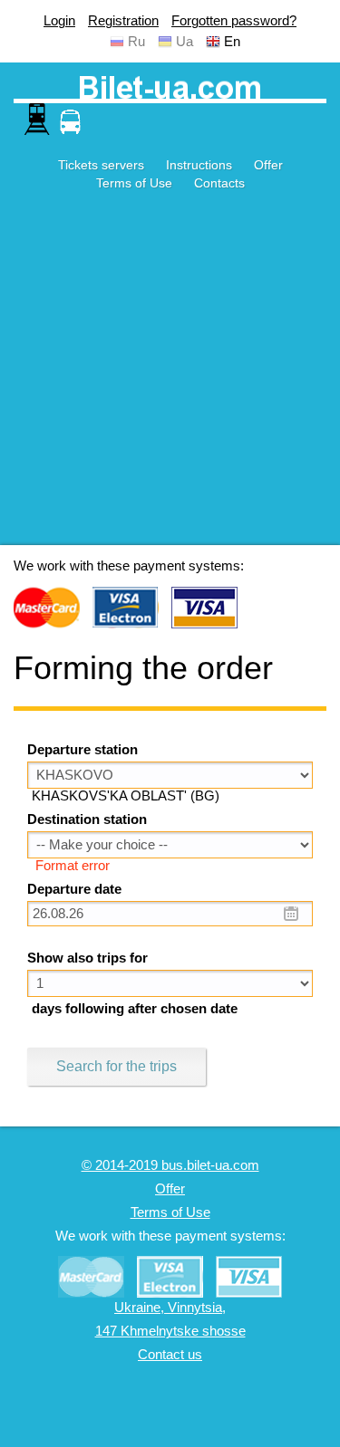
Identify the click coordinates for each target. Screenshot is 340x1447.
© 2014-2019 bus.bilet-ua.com (170, 1165)
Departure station (82, 750)
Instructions (199, 165)
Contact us (170, 1354)
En (232, 41)
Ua (184, 41)
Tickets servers (101, 165)
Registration (123, 21)
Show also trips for (87, 958)
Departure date (74, 889)
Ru (136, 41)
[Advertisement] (170, 375)
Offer (268, 165)
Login (59, 21)
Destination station (87, 819)
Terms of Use (134, 183)
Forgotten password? (233, 21)
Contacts (219, 183)
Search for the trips (116, 1066)
